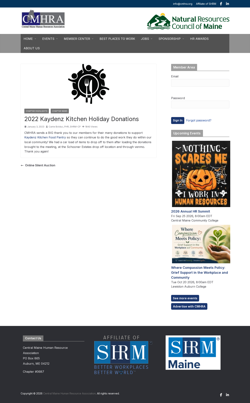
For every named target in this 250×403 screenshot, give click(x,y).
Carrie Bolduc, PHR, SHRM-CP (65, 126)
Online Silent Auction (40, 165)
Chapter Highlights (36, 111)
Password (178, 98)
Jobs (145, 39)
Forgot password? (198, 120)
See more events (185, 298)
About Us (32, 48)
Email (174, 76)
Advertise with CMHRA (189, 306)
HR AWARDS (199, 39)
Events (48, 39)
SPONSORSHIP (169, 39)
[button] (34, 39)
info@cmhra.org (182, 3)
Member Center (77, 39)
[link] (45, 137)
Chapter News (59, 111)
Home (28, 39)
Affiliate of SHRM (206, 3)
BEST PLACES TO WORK (117, 39)
